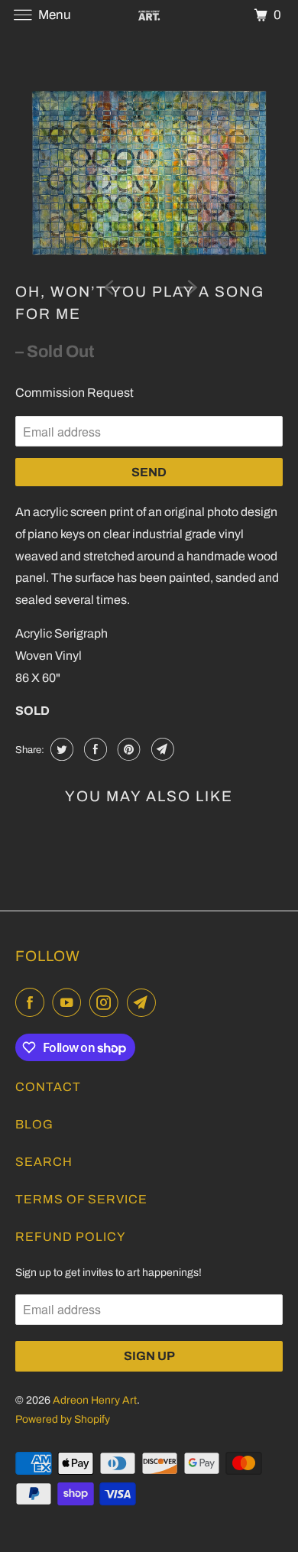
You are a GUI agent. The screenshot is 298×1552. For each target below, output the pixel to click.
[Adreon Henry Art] (149, 15)
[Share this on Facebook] (93, 749)
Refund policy (70, 1236)
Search (44, 1161)
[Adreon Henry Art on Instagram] (107, 1003)
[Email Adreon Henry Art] (144, 1003)
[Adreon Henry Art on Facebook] (32, 1003)
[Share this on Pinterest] (127, 749)
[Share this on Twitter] (60, 749)
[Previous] (112, 286)
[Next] (185, 286)
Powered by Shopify (62, 1419)
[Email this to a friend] (160, 749)
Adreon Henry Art (95, 1400)
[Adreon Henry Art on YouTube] (69, 1003)
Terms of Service (81, 1199)
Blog (34, 1124)
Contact (48, 1086)
